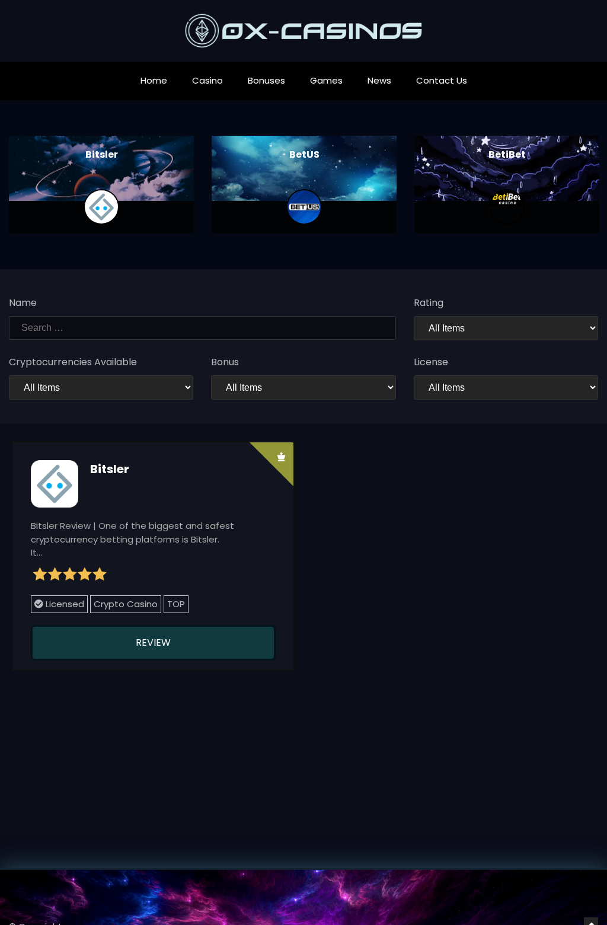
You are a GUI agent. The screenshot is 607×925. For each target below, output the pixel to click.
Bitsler (101, 154)
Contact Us (441, 80)
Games (326, 80)
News (379, 80)
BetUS (304, 154)
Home (153, 80)
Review (153, 642)
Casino (207, 80)
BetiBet (507, 154)
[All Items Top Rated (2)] (506, 328)
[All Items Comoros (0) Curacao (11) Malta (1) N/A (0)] (506, 387)
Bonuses (266, 80)
